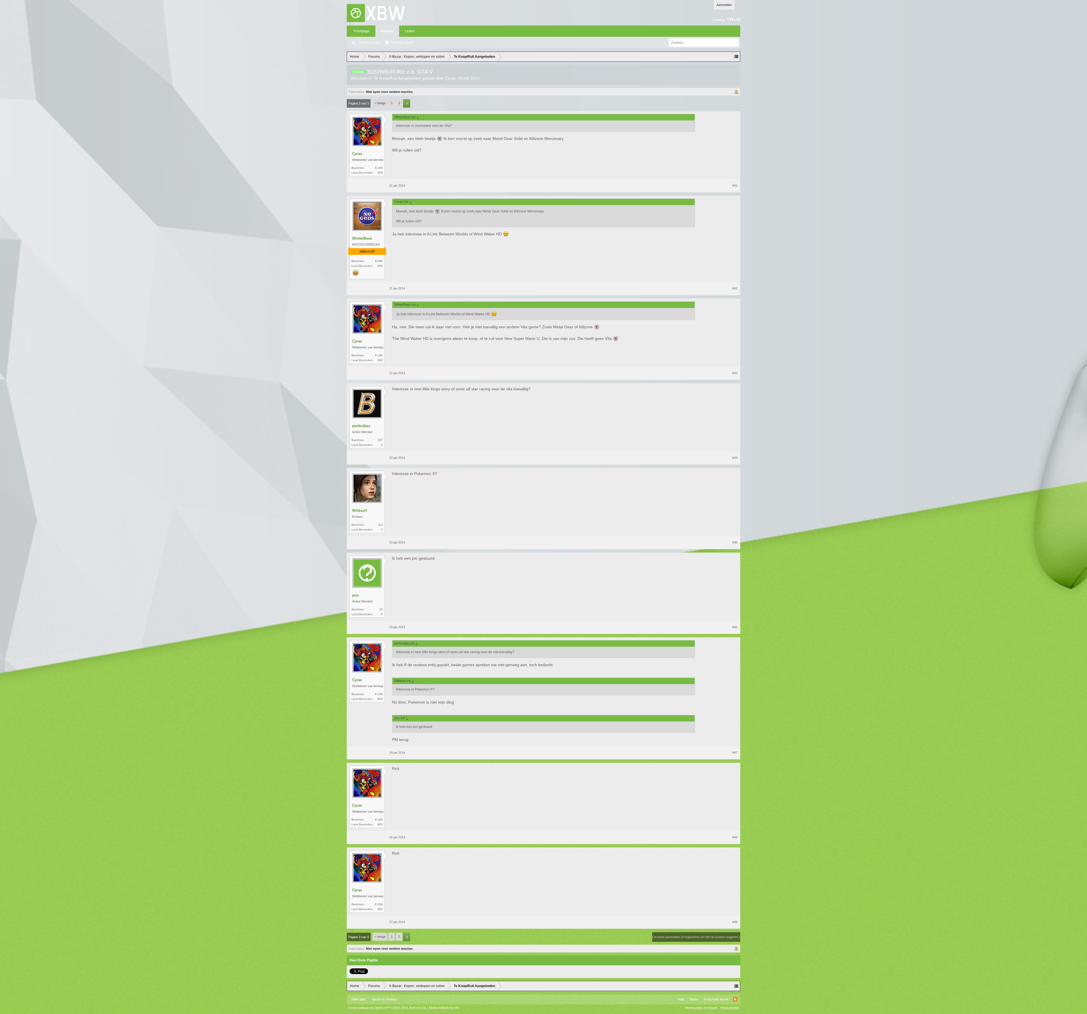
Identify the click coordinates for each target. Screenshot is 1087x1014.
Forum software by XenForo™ (387, 1007)
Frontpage (362, 31)
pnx (355, 595)
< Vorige (380, 103)
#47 (734, 752)
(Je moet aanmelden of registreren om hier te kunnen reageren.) (696, 937)
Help (681, 999)
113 (380, 524)
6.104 (379, 167)
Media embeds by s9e (444, 1007)
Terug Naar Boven (716, 999)
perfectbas (361, 426)
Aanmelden (724, 5)
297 (380, 440)
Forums (387, 31)
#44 (734, 457)
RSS (735, 999)
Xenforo (391, 999)
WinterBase (362, 238)
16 (381, 609)
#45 (734, 542)
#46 (734, 627)
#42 (734, 288)
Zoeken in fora (369, 42)
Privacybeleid (729, 1007)
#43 (734, 373)
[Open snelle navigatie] (736, 56)
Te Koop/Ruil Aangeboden (397, 78)
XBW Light (358, 999)
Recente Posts (402, 42)
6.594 (379, 261)
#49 (734, 922)
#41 (734, 185)
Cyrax (450, 78)
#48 (734, 837)
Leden (410, 31)
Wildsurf (359, 510)
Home (694, 999)
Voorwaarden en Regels (701, 1007)
